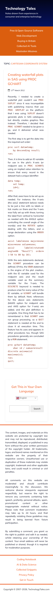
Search (37, 408)
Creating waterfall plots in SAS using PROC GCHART (25, 79)
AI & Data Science (26, 564)
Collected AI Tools (26, 46)
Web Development (26, 35)
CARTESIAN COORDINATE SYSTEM (29, 63)
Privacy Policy (26, 574)
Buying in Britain (26, 40)
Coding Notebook (26, 559)
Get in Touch (26, 580)
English (23, 398)
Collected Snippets (26, 569)
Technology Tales (20, 8)
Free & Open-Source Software (26, 30)
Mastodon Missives (26, 51)
